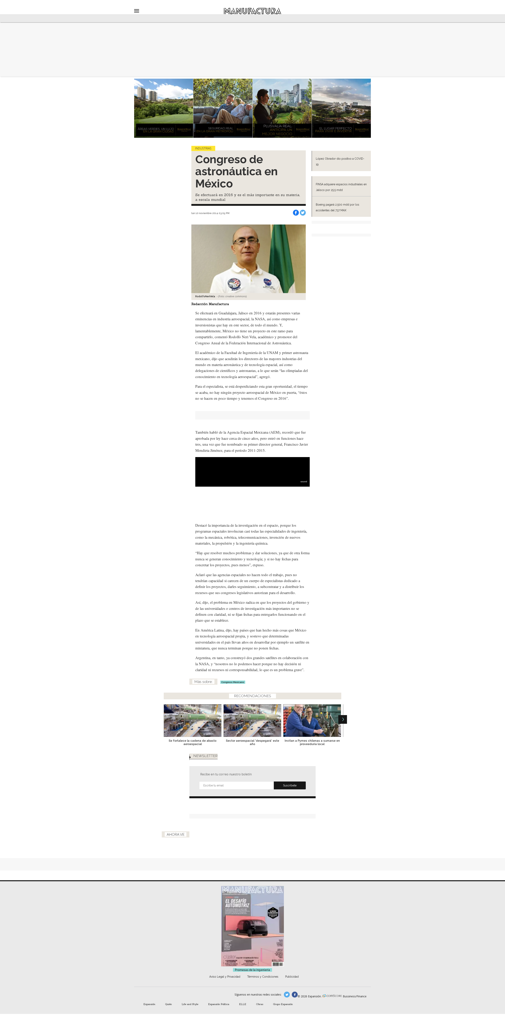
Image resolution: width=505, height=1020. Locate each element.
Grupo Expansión (283, 1004)
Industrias (203, 148)
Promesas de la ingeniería (252, 970)
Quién (168, 1004)
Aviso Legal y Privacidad (224, 976)
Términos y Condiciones (262, 976)
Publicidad (292, 976)
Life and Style (190, 1004)
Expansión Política (218, 1004)
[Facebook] (296, 213)
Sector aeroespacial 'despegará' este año (252, 742)
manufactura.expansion (295, 995)
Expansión (149, 1004)
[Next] (342, 719)
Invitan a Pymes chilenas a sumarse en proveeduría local (312, 742)
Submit (290, 785)
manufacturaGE (287, 995)
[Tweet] (303, 213)
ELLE (242, 1004)
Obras (259, 1004)
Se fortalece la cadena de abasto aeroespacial (192, 742)
